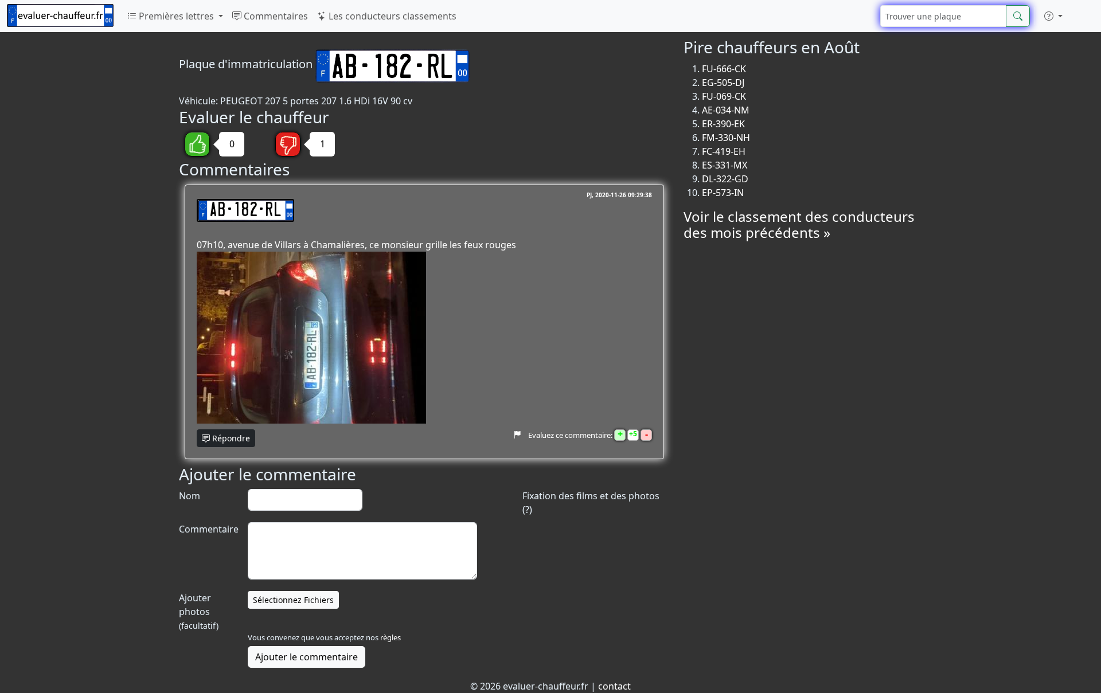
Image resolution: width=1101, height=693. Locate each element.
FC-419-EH (723, 151)
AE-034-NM (725, 110)
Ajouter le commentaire (306, 657)
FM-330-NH (726, 137)
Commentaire (207, 529)
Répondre (230, 438)
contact (614, 686)
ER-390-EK (723, 124)
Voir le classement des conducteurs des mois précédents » (799, 224)
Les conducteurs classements (391, 16)
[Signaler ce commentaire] (517, 435)
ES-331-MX (724, 165)
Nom (189, 496)
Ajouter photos (198, 611)
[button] (1053, 16)
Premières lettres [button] (176, 16)
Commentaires (274, 16)
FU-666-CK (724, 68)
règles (390, 637)
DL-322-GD (725, 179)
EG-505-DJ (723, 82)
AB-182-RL (245, 210)
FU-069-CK (724, 96)
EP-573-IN (723, 192)
